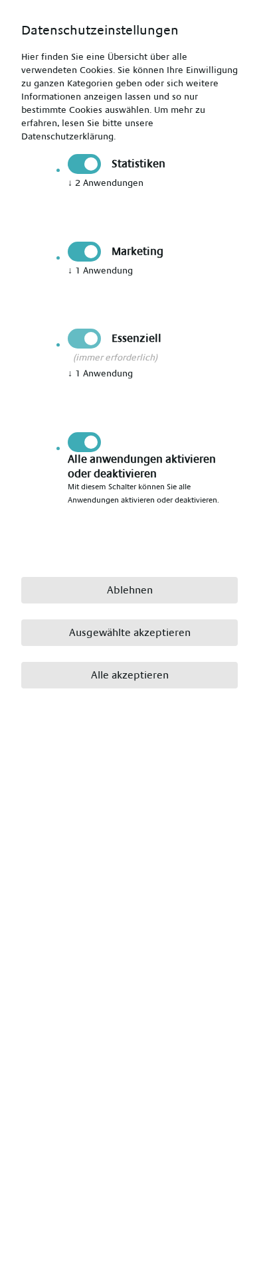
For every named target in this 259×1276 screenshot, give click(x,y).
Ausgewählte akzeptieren (130, 633)
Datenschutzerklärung (67, 136)
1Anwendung (100, 271)
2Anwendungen (105, 183)
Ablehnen (130, 590)
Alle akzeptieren (130, 675)
